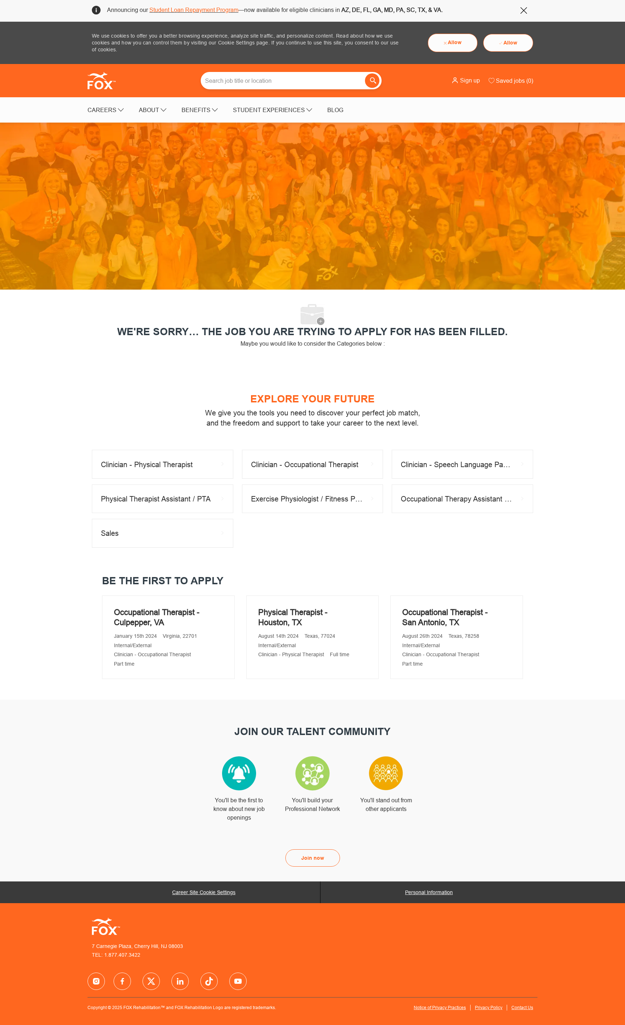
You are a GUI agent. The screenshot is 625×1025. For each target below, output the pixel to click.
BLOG (335, 110)
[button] (465, 80)
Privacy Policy (488, 1007)
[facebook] (96, 981)
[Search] (372, 80)
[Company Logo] (106, 80)
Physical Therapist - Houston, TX (292, 617)
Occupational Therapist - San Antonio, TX (445, 617)
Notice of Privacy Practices (440, 1007)
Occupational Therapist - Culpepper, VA (156, 617)
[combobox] (291, 80)
